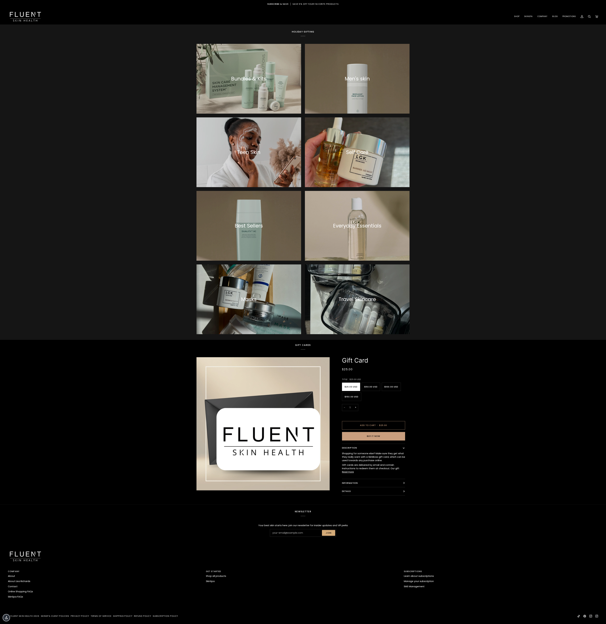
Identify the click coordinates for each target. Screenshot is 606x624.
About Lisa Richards (19, 581)
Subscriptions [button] (413, 571)
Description (349, 448)
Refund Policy (142, 616)
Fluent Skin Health (21, 616)
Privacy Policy (80, 616)
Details (346, 491)
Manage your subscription (419, 581)
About (11, 576)
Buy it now (373, 436)
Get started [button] (213, 571)
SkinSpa (210, 581)
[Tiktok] (578, 616)
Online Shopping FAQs (20, 591)
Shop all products (216, 576)
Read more (348, 471)
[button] (517, 16)
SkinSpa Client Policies (55, 616)
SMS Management (414, 586)
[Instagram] (590, 616)
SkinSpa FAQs (15, 596)
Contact (13, 586)
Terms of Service (101, 616)
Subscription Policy (165, 616)
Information (350, 483)
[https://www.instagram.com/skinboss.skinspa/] (596, 616)
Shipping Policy (122, 616)
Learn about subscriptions (419, 576)
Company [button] (13, 571)
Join (328, 533)
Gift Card (355, 360)
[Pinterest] (584, 616)
